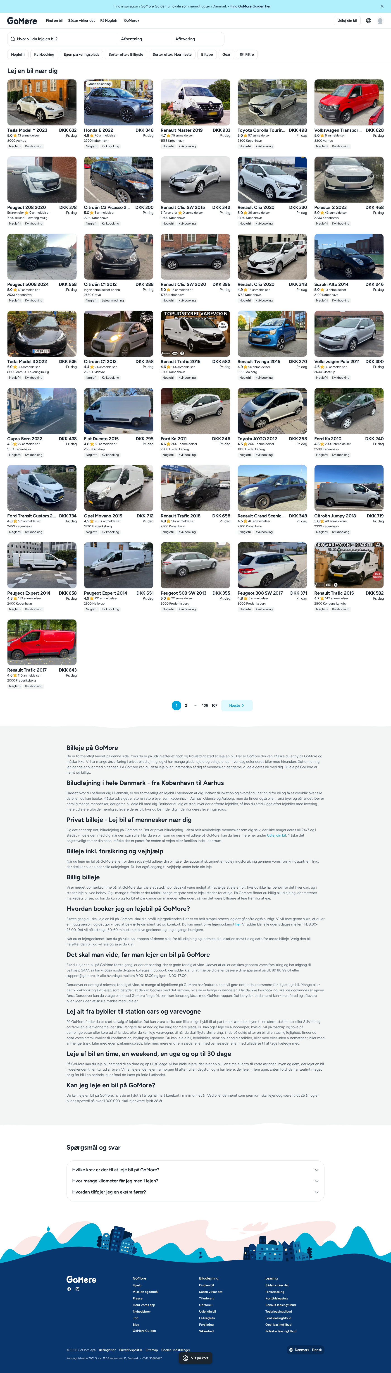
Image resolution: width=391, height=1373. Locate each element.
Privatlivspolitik (130, 1350)
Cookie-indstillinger (175, 1350)
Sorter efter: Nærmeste (172, 54)
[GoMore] (22, 21)
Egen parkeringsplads (81, 54)
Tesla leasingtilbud (278, 1311)
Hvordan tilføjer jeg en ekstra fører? (109, 1192)
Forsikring (206, 1325)
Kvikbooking (44, 54)
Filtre (249, 54)
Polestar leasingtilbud (280, 1331)
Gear (226, 54)
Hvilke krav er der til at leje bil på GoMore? (115, 1169)
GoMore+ (132, 20)
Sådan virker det (81, 20)
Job (135, 1318)
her (238, 924)
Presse (138, 1298)
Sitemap (151, 1350)
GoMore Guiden (144, 1331)
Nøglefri (18, 54)
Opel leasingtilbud (278, 1325)
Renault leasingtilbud (280, 1305)
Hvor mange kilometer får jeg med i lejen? (115, 1181)
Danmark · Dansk (308, 1350)
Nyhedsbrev (142, 1311)
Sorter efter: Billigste (126, 54)
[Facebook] (69, 1289)
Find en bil (54, 20)
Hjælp (137, 1285)
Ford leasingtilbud (278, 1318)
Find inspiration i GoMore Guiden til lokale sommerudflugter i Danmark (192, 6)
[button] (384, 6)
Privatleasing (274, 1292)
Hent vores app (144, 1305)
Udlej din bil (347, 20)
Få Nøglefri (109, 20)
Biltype (207, 54)
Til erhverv (207, 1298)
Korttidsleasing (276, 1298)
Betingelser (107, 1350)
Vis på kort (199, 1358)
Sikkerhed (206, 1331)
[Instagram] (77, 1289)
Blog (136, 1325)
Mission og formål (145, 1292)
